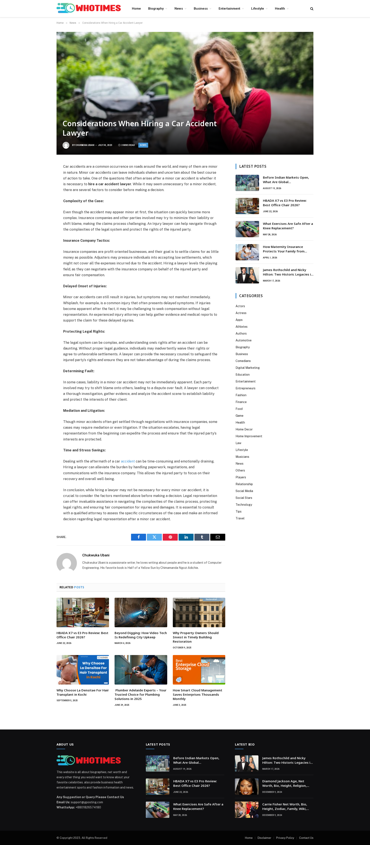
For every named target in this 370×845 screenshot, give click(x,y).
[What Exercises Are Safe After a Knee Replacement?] (247, 229)
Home (136, 8)
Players (241, 477)
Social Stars (244, 498)
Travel (240, 518)
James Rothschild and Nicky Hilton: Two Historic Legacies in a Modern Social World (288, 272)
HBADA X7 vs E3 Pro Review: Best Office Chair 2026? (82, 635)
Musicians (242, 456)
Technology (244, 504)
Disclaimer (264, 837)
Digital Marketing (248, 367)
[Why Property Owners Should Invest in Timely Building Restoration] (199, 612)
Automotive (244, 340)
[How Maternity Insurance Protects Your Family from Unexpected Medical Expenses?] (247, 252)
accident (128, 461)
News (179, 8)
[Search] (311, 8)
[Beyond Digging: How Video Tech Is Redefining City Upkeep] (141, 612)
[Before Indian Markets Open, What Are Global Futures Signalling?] (247, 183)
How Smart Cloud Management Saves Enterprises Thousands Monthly (197, 694)
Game (239, 415)
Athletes (242, 326)
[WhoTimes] (89, 8)
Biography (156, 8)
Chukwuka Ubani (84, 145)
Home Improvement (249, 436)
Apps (239, 320)
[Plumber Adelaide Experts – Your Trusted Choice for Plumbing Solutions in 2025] (141, 670)
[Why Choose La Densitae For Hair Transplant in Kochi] (83, 670)
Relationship (244, 484)
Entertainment (229, 8)
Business (201, 8)
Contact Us (306, 837)
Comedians (243, 361)
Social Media (244, 491)
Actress (241, 313)
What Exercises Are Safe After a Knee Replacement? (288, 225)
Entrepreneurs (245, 388)
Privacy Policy (285, 837)
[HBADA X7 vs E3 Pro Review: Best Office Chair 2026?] (83, 612)
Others (240, 470)
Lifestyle (257, 8)
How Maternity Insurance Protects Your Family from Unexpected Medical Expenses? (287, 249)
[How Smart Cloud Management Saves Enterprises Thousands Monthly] (199, 670)
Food (239, 409)
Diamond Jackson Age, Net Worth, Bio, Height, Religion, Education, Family (284, 783)
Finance (241, 402)
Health (280, 8)
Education (243, 374)
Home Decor (244, 429)
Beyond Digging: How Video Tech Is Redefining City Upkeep (141, 635)
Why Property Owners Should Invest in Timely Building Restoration (196, 637)
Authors (241, 333)
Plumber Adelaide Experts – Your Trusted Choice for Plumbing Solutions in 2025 (140, 694)
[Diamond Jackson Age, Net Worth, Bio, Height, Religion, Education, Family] (246, 786)
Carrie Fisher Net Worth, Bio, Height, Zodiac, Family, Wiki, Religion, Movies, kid (284, 806)
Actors (240, 306)
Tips (239, 511)
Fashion (241, 395)
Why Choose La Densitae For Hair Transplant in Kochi (83, 692)
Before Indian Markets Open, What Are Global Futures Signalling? (286, 179)
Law (238, 443)
